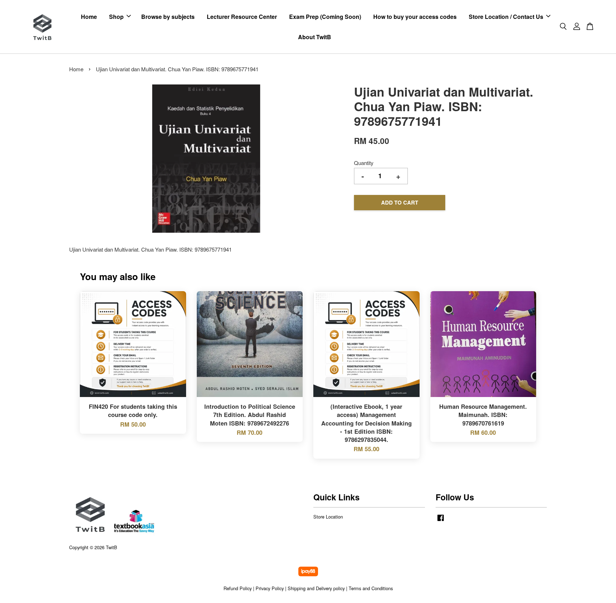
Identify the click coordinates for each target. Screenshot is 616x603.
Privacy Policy (270, 588)
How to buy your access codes (415, 16)
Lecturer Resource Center (242, 16)
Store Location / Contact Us (506, 16)
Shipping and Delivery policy (316, 588)
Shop (116, 16)
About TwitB (314, 37)
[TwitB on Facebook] (441, 520)
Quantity (364, 162)
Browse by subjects (168, 16)
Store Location (328, 516)
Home (89, 16)
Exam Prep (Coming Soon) (325, 16)
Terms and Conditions (371, 588)
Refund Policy (238, 588)
